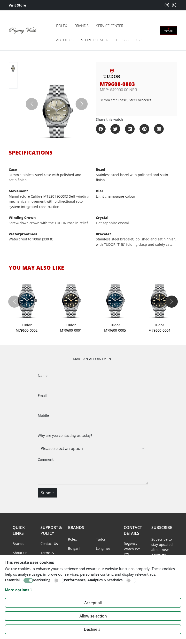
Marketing (41, 580)
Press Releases (129, 39)
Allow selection (93, 616)
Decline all (93, 629)
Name (42, 375)
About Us (64, 39)
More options (17, 589)
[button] (172, 302)
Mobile (43, 415)
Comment (46, 459)
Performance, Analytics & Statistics (93, 580)
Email (42, 395)
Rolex (61, 25)
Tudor (101, 539)
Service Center (109, 25)
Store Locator (94, 39)
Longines (103, 548)
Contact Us (49, 543)
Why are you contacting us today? (65, 435)
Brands (81, 25)
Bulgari (74, 548)
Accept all (93, 602)
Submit (47, 493)
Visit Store (17, 5)
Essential (12, 580)
